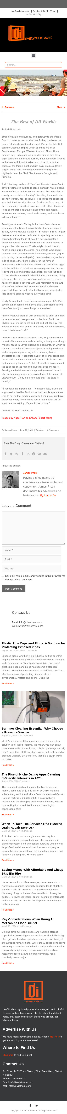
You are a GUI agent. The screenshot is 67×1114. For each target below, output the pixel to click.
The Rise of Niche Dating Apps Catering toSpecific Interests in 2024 (31, 776)
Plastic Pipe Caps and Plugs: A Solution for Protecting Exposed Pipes (33, 645)
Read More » (8, 683)
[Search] (59, 64)
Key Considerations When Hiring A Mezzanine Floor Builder (27, 921)
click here (54, 1036)
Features (40, 430)
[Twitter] (37, 1105)
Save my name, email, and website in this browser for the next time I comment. (35, 577)
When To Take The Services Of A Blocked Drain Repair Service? (32, 826)
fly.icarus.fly (48, 495)
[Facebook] (30, 1105)
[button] (33, 55)
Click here (8, 1054)
